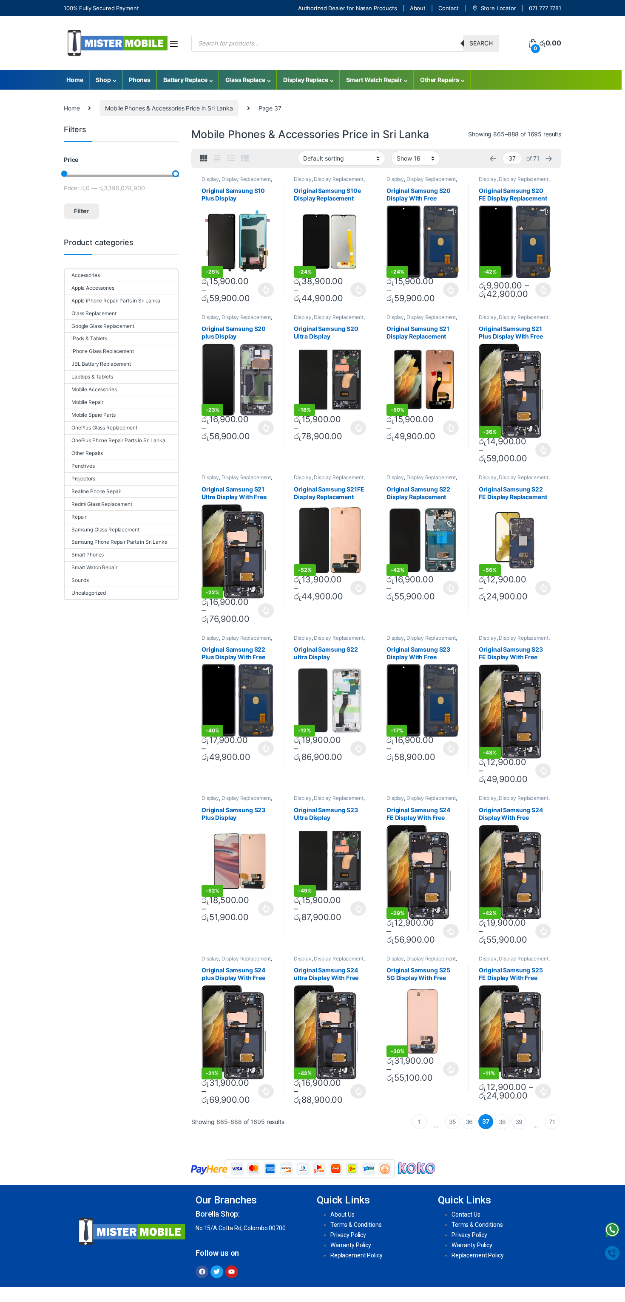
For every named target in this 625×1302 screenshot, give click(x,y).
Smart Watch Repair (374, 79)
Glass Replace (245, 79)
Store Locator (498, 8)
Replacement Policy (356, 1255)
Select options (264, 289)
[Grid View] (203, 158)
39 (519, 1121)
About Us (342, 1214)
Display (210, 179)
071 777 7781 (545, 8)
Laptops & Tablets (92, 376)
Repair (78, 517)
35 (453, 1121)
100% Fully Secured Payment (101, 8)
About (418, 8)
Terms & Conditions (355, 1224)
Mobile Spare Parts (93, 415)
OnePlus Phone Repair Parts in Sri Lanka (118, 440)
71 (552, 1121)
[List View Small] (245, 158)
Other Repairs (439, 79)
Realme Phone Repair (96, 491)
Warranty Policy (350, 1245)
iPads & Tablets (89, 338)
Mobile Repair (87, 402)
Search (481, 43)
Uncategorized (88, 593)
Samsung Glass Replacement (105, 529)
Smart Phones (87, 554)
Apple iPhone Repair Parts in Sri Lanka (115, 300)
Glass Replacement (93, 313)
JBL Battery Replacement (101, 364)
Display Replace (305, 79)
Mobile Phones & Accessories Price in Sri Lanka (169, 108)
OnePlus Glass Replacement (104, 427)
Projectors (83, 478)
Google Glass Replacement (102, 326)
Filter (81, 211)
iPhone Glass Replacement (102, 351)
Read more (543, 1091)
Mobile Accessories (93, 389)
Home (74, 79)
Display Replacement (246, 179)
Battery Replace (185, 79)
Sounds (80, 580)
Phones (140, 79)
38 (502, 1121)
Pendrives (83, 466)
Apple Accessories (92, 288)
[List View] (231, 158)
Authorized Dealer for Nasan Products (347, 8)
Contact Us (466, 1214)
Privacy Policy (348, 1234)
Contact (448, 8)
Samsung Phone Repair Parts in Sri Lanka (119, 542)
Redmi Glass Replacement (101, 504)
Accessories (85, 275)
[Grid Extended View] (217, 158)
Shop (103, 79)
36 (469, 1121)
